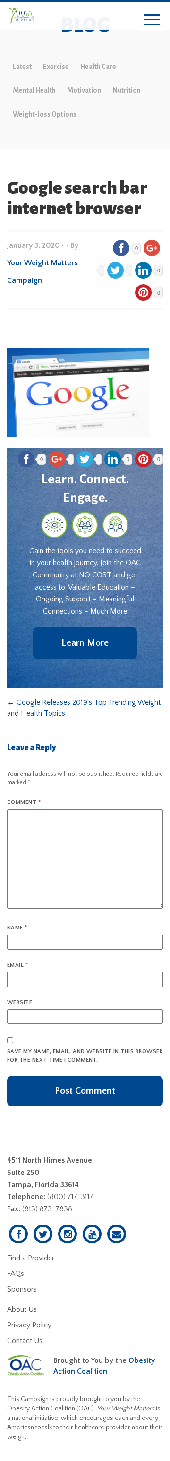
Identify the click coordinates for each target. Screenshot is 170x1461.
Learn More (85, 643)
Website (19, 1002)
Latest (22, 66)
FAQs (15, 1273)
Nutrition (126, 90)
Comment (24, 802)
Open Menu (152, 20)
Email (17, 965)
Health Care (98, 66)
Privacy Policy (29, 1325)
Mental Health (34, 90)
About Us (22, 1309)
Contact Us (24, 1340)
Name (17, 928)
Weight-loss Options (44, 114)
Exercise (56, 66)
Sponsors (22, 1289)
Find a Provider (30, 1258)
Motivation (84, 90)
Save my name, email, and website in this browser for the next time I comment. (84, 1055)
